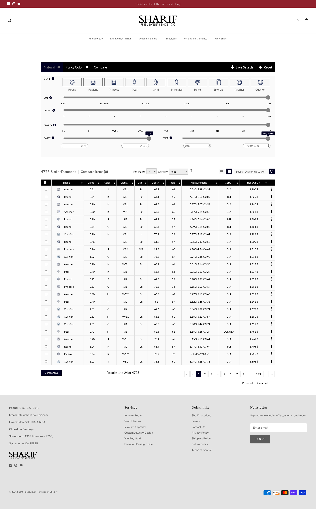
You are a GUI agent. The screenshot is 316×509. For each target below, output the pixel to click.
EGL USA (229, 331)
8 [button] (243, 374)
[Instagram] (13, 3)
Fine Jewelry (96, 38)
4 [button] (218, 374)
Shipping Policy (201, 438)
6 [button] (230, 374)
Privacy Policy (200, 432)
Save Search (244, 67)
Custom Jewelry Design (138, 432)
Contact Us (198, 427)
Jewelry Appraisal (135, 427)
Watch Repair (132, 421)
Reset (268, 67)
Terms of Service (202, 450)
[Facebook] (8, 3)
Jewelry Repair (133, 415)
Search (196, 421)
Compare (100, 67)
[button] (187, 374)
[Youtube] (19, 3)
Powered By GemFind (255, 383)
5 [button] (224, 374)
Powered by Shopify (47, 491)
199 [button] (258, 374)
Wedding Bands (148, 38)
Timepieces (170, 38)
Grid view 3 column (222, 171)
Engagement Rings (120, 38)
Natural (49, 67)
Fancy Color (74, 67)
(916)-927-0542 (29, 408)
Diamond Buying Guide (138, 444)
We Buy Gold (132, 438)
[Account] (298, 20)
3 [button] (211, 374)
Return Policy (200, 444)
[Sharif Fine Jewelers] (158, 20)
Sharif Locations (201, 415)
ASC (191, 167)
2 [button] (205, 374)
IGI (229, 196)
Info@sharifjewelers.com (33, 415)
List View (229, 171)
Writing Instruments (195, 38)
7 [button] (237, 374)
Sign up (260, 439)
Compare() (51, 372)
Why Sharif (220, 38)
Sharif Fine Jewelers (27, 491)
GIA (229, 189)
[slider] (268, 97)
